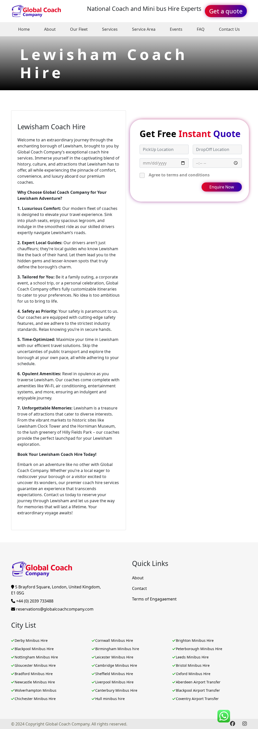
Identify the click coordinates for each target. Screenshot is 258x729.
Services (110, 29)
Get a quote (226, 11)
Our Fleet (79, 29)
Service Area (143, 29)
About (50, 29)
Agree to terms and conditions (179, 175)
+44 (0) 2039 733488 (34, 601)
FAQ (201, 29)
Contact (139, 588)
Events (176, 29)
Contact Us (229, 29)
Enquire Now (221, 187)
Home (24, 29)
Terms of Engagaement (154, 599)
